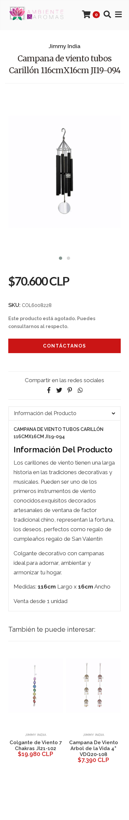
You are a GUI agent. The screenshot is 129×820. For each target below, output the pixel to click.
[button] (60, 257)
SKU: (14, 305)
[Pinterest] (69, 390)
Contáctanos (64, 346)
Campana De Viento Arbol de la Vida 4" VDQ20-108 (93, 748)
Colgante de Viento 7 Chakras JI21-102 (36, 745)
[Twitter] (59, 390)
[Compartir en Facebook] (48, 390)
